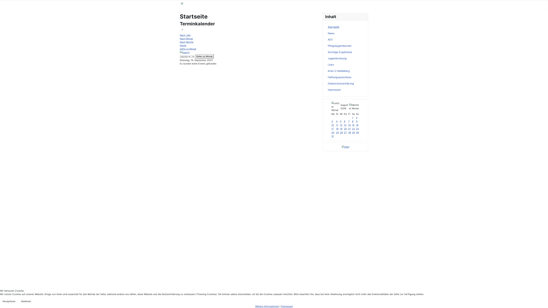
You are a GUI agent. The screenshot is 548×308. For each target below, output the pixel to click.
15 (353, 125)
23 (357, 128)
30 (357, 132)
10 (332, 125)
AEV (330, 39)
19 (341, 128)
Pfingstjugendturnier (340, 45)
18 (337, 128)
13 (345, 125)
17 (332, 128)
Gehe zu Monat (188, 48)
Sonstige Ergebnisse (340, 52)
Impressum (334, 89)
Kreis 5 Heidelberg (339, 70)
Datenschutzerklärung (341, 83)
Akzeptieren (8, 301)
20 (345, 128)
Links (331, 64)
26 (341, 132)
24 (332, 132)
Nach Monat (186, 38)
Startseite (333, 27)
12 (341, 125)
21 (349, 128)
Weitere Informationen (267, 306)
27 (345, 132)
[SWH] (345, 146)
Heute (183, 45)
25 (337, 132)
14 (349, 125)
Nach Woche (186, 42)
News (331, 33)
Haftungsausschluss (339, 77)
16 (357, 125)
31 (332, 136)
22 (353, 128)
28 (349, 132)
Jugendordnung (337, 58)
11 (337, 125)
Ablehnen (26, 301)
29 (353, 132)
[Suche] (185, 52)
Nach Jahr (185, 35)
